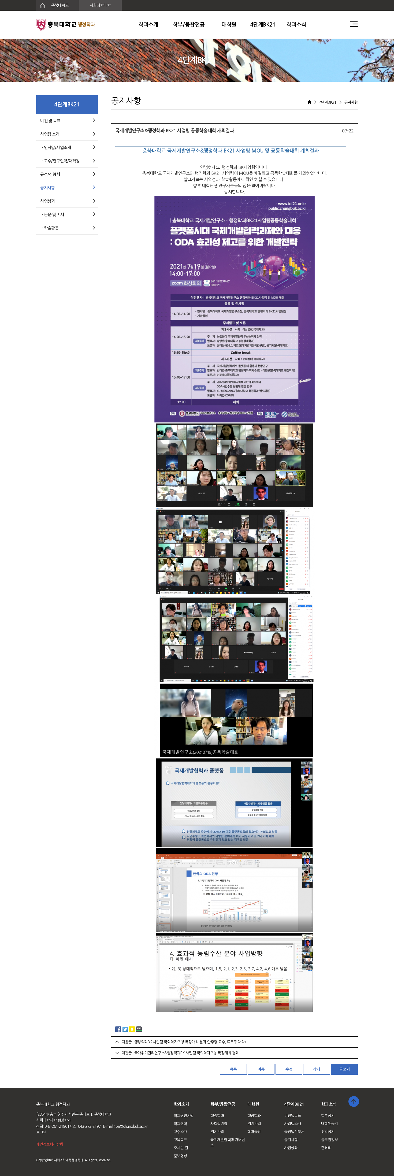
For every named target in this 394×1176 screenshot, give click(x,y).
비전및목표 (292, 1116)
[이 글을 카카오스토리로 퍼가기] (132, 1029)
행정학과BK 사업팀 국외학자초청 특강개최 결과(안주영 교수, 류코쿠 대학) (190, 1042)
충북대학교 (59, 5)
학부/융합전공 (189, 24)
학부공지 (327, 1116)
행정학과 (217, 1116)
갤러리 (326, 1148)
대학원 (229, 24)
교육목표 (180, 1140)
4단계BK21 (263, 24)
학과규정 (254, 1132)
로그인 (41, 1132)
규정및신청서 (294, 1132)
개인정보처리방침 (49, 1144)
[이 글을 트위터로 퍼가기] (125, 1029)
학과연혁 (180, 1124)
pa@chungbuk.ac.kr (132, 1126)
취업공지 (327, 1132)
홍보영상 (180, 1156)
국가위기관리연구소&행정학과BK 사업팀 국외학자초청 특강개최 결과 (186, 1053)
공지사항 (291, 1140)
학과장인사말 (184, 1116)
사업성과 (291, 1148)
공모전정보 (329, 1140)
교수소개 (180, 1132)
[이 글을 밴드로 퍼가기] (139, 1029)
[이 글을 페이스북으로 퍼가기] (118, 1029)
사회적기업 (218, 1124)
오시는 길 (181, 1148)
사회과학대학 (100, 5)
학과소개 (148, 24)
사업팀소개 (292, 1124)
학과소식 (296, 24)
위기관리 (217, 1132)
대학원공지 (329, 1124)
